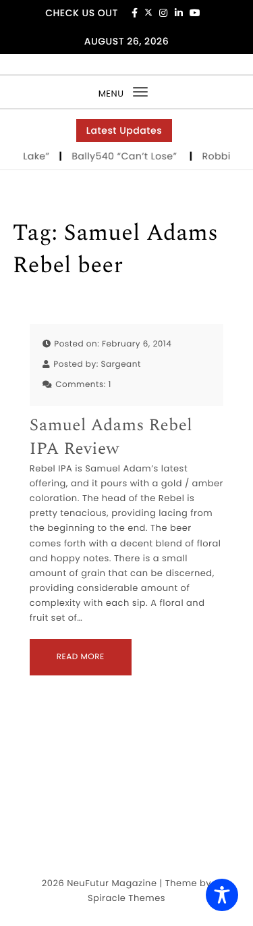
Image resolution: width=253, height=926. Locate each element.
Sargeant (120, 364)
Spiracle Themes (126, 898)
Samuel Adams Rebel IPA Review (111, 437)
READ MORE (81, 657)
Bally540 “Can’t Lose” (127, 156)
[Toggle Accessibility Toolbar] (222, 894)
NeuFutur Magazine (112, 883)
